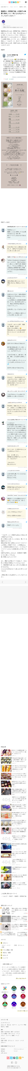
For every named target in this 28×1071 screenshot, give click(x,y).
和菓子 (11, 896)
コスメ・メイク (6, 945)
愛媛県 (16, 896)
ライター (16, 1051)
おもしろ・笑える (16, 802)
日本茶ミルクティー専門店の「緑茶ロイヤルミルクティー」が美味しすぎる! (19, 837)
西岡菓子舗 (23, 896)
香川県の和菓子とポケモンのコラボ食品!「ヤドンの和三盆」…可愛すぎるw (19, 814)
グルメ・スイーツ (16, 771)
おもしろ (5, 955)
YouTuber (7, 1031)
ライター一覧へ (22, 1011)
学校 (25, 1025)
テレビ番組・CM (8, 950)
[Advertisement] (14, 205)
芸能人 (13, 794)
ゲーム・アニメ (15, 1033)
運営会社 (3, 1051)
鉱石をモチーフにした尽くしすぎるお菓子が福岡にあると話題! (19, 783)
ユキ (4, 24)
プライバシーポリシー (19, 1049)
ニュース (14, 778)
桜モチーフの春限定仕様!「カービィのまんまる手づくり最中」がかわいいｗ (19, 752)
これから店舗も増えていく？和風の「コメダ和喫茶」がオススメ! (19, 861)
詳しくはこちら (20, 978)
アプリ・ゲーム (15, 929)
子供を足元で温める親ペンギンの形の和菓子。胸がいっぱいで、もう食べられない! (19, 759)
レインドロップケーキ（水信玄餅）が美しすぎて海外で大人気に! (19, 853)
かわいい (14, 755)
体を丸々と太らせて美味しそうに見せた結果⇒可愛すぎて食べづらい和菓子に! (19, 822)
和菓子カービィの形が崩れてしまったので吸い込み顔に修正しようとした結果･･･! (19, 798)
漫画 (2, 1031)
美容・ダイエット (19, 945)
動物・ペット (15, 1035)
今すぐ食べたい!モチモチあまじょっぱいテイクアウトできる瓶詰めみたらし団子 (19, 767)
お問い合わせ (4, 1053)
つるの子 (5, 896)
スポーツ (14, 1025)
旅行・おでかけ (15, 1031)
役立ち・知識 (6, 952)
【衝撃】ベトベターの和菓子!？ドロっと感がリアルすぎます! (19, 884)
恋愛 (13, 913)
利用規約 (3, 1049)
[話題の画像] (14, 2)
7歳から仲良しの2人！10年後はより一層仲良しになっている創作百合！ (19, 910)
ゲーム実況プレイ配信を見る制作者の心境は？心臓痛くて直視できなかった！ (19, 926)
